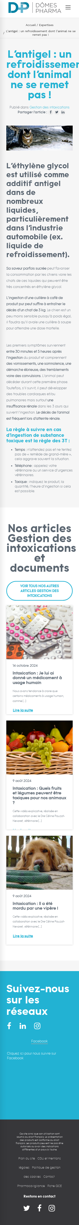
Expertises (46, 25)
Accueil (31, 25)
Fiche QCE (54, 1186)
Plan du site (26, 1158)
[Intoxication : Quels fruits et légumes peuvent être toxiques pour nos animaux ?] (39, 747)
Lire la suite (23, 710)
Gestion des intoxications (49, 107)
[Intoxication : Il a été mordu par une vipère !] (39, 863)
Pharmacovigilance (31, 1186)
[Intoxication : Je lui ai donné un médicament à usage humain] (39, 632)
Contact (49, 1176)
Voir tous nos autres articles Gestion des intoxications (39, 591)
